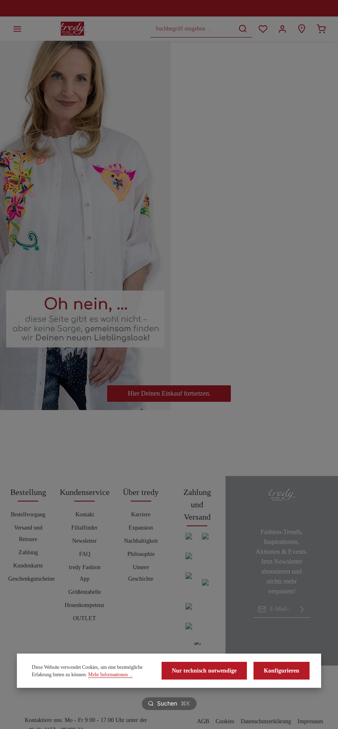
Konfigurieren (281, 671)
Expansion (141, 528)
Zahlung (28, 552)
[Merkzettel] (263, 29)
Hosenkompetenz (84, 605)
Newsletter (84, 541)
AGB (203, 721)
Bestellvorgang (28, 514)
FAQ (84, 554)
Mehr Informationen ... (110, 674)
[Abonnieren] (302, 609)
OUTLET (84, 618)
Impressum (310, 721)
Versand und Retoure (28, 533)
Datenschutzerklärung (266, 721)
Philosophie (141, 554)
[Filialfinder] (301, 29)
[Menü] (17, 29)
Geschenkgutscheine (31, 579)
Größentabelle (84, 592)
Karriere (140, 514)
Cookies (225, 721)
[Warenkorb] (321, 29)
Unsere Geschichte (140, 573)
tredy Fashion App (85, 573)
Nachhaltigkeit (141, 541)
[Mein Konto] (282, 29)
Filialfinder (84, 528)
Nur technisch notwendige (204, 671)
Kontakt (84, 514)
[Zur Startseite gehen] (73, 29)
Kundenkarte (28, 566)
